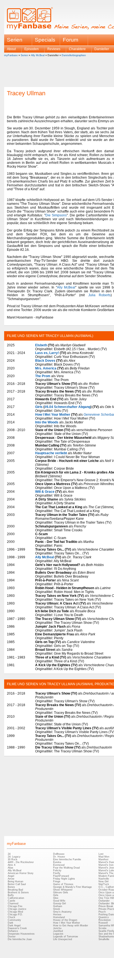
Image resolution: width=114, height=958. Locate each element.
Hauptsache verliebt (51, 453)
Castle (11, 900)
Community (14, 920)
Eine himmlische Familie (67, 859)
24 (9, 854)
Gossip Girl (59, 903)
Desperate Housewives (21, 933)
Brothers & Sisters (18, 892)
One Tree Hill (106, 898)
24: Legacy (14, 856)
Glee (55, 898)
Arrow (11, 878)
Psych (102, 911)
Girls (39, 407)
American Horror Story (20, 873)
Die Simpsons (56, 215)
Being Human (15, 881)
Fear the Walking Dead (66, 867)
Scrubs (103, 928)
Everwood (58, 865)
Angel (11, 876)
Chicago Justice (17, 909)
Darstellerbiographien (74, 55)
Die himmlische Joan (20, 939)
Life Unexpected (62, 939)
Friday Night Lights (64, 878)
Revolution (105, 920)
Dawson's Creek (17, 928)
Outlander (104, 900)
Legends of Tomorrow (65, 936)
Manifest (103, 859)
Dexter (11, 936)
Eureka (57, 862)
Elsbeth (41, 345)
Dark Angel (14, 925)
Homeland (59, 917)
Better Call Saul (17, 884)
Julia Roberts (99, 295)
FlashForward (61, 876)
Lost (101, 854)
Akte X (11, 865)
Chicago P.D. (15, 914)
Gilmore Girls (60, 892)
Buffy (11, 895)
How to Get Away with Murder (70, 925)
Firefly (56, 873)
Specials (45, 40)
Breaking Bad (15, 889)
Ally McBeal (38, 55)
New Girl (103, 881)
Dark (10, 922)
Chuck (11, 917)
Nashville (104, 878)
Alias (10, 867)
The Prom (42, 376)
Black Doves (45, 361)
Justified (58, 931)
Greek (56, 909)
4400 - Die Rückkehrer (21, 862)
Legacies (58, 933)
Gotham (57, 906)
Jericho (57, 928)
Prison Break (106, 906)
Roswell (103, 922)
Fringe (56, 881)
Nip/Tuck (104, 884)
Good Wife (59, 900)
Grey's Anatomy (62, 911)
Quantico (104, 917)
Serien (24, 55)
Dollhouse (58, 854)
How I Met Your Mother (52, 415)
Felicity (57, 870)
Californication (16, 898)
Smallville (104, 939)
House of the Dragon (65, 920)
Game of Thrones (63, 884)
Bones (11, 887)
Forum (70, 40)
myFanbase (11, 55)
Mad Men (104, 856)
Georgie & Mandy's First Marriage (72, 887)
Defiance (13, 931)
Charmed (13, 903)
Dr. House (59, 856)
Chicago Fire (15, 906)
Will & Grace (45, 492)
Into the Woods (46, 422)
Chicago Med (15, 911)
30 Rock (12, 859)
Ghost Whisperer (62, 889)
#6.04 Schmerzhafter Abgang (67, 407)
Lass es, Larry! (47, 353)
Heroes (57, 914)
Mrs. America (45, 368)
